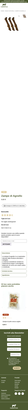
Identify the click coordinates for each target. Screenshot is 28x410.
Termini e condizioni (5, 398)
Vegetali (16, 385)
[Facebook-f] (16, 393)
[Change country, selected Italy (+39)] (8, 354)
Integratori (17, 384)
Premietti (16, 387)
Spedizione (3, 393)
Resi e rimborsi (4, 396)
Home (2, 11)
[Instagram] (19, 393)
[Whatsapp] (22, 393)
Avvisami (6, 244)
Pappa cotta (17, 382)
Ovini (3, 192)
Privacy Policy (14, 363)
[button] (2, 308)
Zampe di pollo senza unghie (11, 321)
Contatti (3, 382)
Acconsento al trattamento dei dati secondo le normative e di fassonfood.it (14, 361)
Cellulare (14, 352)
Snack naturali (9, 11)
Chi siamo (3, 380)
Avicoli (6, 314)
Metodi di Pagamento (5, 395)
